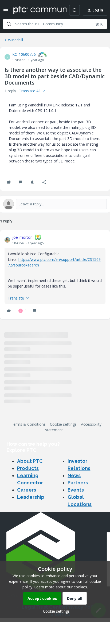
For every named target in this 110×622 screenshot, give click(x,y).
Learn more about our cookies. (61, 586)
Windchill (15, 39)
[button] (6, 11)
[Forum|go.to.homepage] (36, 10)
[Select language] (74, 10)
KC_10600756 (24, 54)
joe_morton (22, 237)
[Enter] (9, 24)
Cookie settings (63, 424)
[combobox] (55, 24)
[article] (55, 274)
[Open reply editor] (55, 204)
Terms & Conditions (28, 424)
